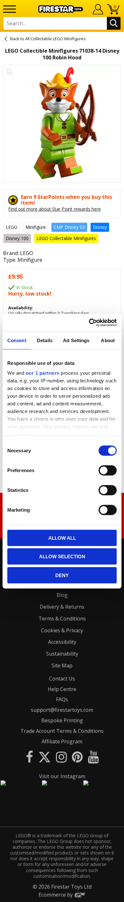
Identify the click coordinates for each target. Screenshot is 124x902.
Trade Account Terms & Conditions (62, 730)
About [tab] (108, 340)
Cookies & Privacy (62, 630)
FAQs (62, 699)
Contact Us (62, 678)
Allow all (62, 537)
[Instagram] (61, 756)
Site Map (62, 665)
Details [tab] (44, 340)
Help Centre (62, 689)
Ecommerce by (56, 894)
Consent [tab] (16, 340)
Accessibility (62, 641)
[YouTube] (93, 756)
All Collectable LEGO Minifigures (55, 38)
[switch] (108, 470)
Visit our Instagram (62, 776)
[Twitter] (44, 756)
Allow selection (62, 556)
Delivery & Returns (62, 606)
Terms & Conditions (62, 618)
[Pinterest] (77, 756)
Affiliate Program (62, 741)
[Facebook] (29, 756)
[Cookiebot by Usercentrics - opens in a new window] (89, 323)
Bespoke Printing (62, 720)
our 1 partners (42, 373)
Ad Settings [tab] (76, 340)
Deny (62, 575)
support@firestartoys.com (62, 709)
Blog (62, 594)
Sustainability (62, 653)
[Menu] (9, 9)
